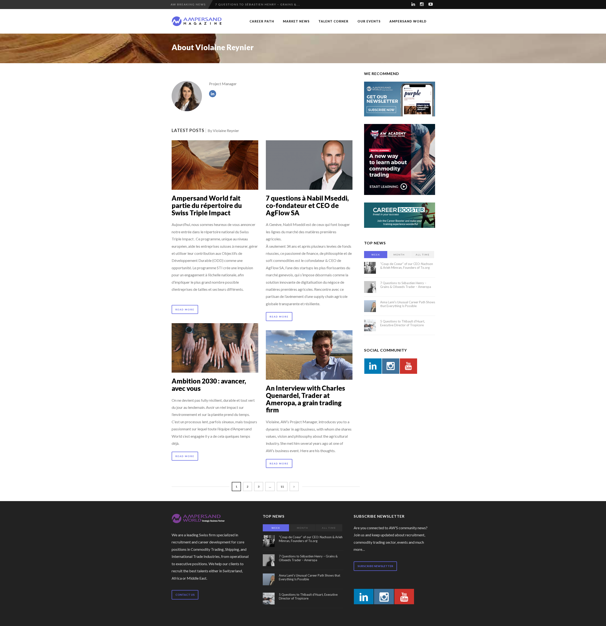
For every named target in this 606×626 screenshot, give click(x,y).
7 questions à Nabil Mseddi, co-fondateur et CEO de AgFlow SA (307, 205)
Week (375, 254)
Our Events (369, 21)
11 (282, 486)
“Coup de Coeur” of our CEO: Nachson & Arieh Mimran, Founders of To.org (406, 265)
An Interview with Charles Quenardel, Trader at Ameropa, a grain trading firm (305, 399)
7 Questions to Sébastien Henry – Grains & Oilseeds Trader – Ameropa (405, 285)
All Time (423, 254)
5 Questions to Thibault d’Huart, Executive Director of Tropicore (402, 323)
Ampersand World (408, 21)
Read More (184, 309)
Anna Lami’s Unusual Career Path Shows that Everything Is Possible (407, 304)
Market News (296, 21)
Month (399, 254)
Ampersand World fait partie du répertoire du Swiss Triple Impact (207, 205)
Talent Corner (333, 21)
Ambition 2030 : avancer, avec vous (209, 384)
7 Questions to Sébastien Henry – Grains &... (257, 4)
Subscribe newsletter (375, 566)
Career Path (262, 21)
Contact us (185, 594)
